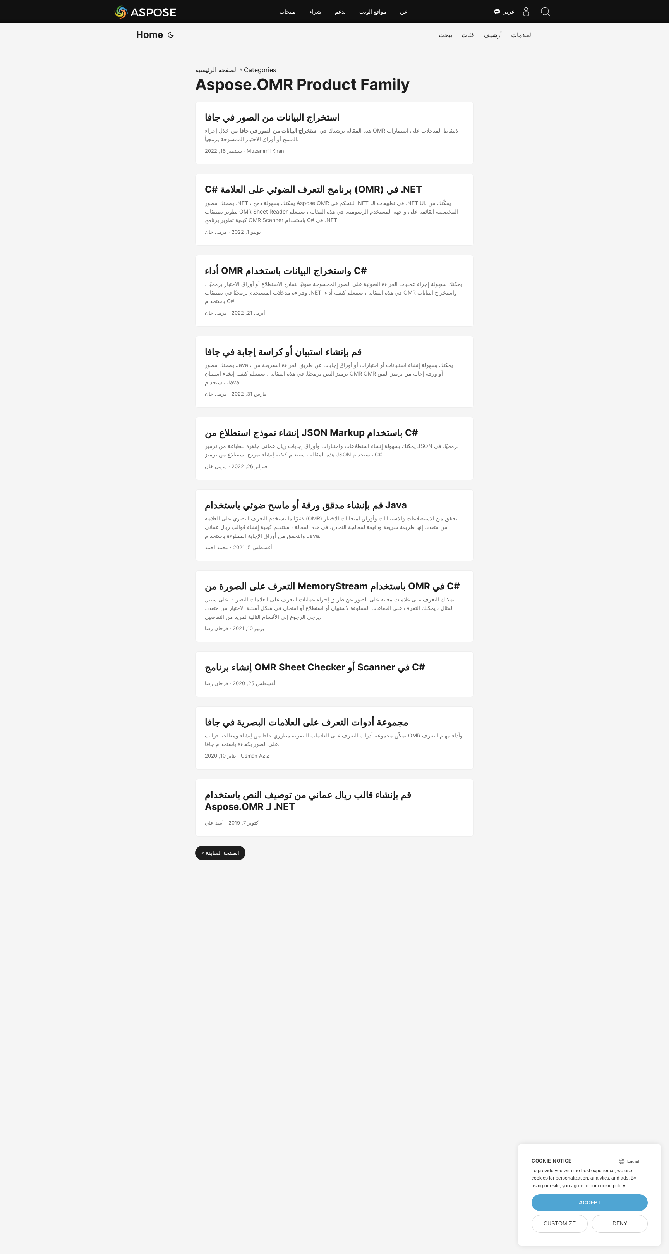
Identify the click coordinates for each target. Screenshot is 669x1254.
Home (149, 34)
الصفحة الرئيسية (216, 70)
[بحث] (545, 11)
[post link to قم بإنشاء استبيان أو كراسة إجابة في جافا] (334, 371)
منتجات (288, 12)
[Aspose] (146, 11)
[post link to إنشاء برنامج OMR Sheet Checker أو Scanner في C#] (334, 674)
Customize (560, 1223)
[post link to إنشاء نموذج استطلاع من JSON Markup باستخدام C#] (334, 448)
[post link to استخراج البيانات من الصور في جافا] (334, 133)
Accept (590, 1203)
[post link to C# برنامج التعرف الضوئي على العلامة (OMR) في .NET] (334, 209)
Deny (619, 1223)
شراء (315, 12)
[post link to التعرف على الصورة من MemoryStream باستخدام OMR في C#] (334, 606)
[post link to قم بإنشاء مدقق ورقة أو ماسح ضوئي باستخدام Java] (334, 525)
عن (403, 12)
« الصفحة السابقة (220, 853)
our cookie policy (607, 1186)
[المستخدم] (526, 11)
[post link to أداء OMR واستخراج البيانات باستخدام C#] (334, 290)
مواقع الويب (372, 12)
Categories (260, 70)
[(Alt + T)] (170, 35)
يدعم (340, 12)
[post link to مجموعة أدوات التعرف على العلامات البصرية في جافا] (334, 738)
